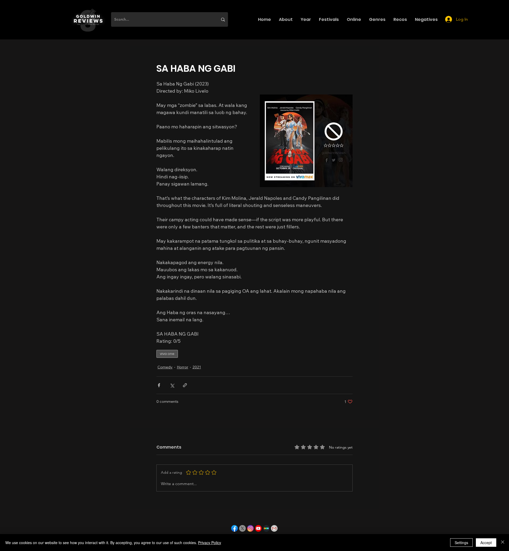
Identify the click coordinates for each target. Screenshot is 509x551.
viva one (167, 353)
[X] (242, 528)
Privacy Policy (209, 542)
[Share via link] (184, 385)
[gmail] (274, 528)
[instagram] (250, 528)
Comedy (165, 367)
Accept (486, 542)
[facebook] (234, 528)
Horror (182, 367)
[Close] (502, 542)
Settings (461, 542)
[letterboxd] (266, 528)
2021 (196, 367)
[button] (286, 19)
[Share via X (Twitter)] (171, 385)
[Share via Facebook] (158, 385)
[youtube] (258, 528)
